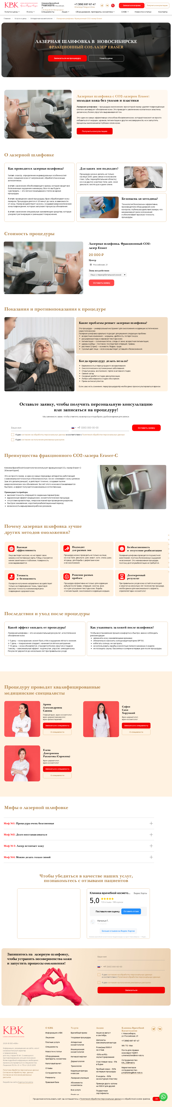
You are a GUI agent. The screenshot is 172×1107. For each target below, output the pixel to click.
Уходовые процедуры (81, 1037)
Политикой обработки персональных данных (103, 434)
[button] (157, 5)
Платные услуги (52, 1042)
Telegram (87, 7)
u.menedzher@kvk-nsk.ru (133, 1055)
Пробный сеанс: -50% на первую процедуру (106, 1070)
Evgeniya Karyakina (25, 1082)
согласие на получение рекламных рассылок (43, 439)
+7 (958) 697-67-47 (85, 4)
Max (93, 7)
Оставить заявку (146, 427)
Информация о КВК (53, 1032)
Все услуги (76, 1090)
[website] (153, 1030)
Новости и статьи (53, 1051)
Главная (7, 18)
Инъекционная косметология (77, 1050)
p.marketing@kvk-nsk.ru (132, 1072)
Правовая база (52, 1082)
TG (126, 1045)
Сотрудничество (53, 1072)
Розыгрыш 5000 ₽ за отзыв (104, 1048)
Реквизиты (50, 1077)
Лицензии (49, 1037)
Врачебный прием (79, 1032)
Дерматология (77, 1061)
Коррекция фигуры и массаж (79, 1072)
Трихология (76, 1066)
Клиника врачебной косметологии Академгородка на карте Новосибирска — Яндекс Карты (119, 937)
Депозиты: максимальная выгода (106, 1041)
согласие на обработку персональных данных (44, 434)
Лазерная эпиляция (80, 1078)
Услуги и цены (20, 18)
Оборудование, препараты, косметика (55, 1057)
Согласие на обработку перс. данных (18, 1072)
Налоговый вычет (53, 1063)
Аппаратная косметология (41, 18)
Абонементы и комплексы (77, 1083)
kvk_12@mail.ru (128, 1062)
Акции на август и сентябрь (103, 1034)
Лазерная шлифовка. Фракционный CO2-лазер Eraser (79, 18)
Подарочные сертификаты (102, 1091)
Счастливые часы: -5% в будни (106, 1063)
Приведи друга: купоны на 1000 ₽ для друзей (106, 1084)
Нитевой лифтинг (79, 1056)
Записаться (131, 990)
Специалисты (51, 1046)
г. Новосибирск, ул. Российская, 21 (130, 1034)
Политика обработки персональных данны (20, 1070)
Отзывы (48, 1068)
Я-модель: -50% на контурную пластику (106, 1077)
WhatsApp (78, 7)
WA (123, 1045)
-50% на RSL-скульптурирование (105, 1055)
